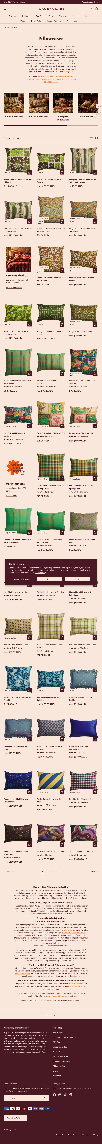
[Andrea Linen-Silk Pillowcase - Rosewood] (18, 833)
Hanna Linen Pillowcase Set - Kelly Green (81, 593)
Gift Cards (57, 1042)
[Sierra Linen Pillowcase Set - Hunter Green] (18, 313)
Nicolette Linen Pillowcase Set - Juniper (50, 381)
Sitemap (56, 1071)
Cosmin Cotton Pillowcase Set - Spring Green (50, 541)
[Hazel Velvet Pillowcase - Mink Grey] (83, 521)
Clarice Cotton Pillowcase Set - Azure (50, 800)
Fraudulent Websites (61, 1061)
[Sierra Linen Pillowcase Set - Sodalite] (51, 679)
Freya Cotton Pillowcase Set (81, 433)
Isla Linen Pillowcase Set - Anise (82, 645)
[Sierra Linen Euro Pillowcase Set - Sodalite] (18, 679)
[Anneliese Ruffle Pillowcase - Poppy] (18, 728)
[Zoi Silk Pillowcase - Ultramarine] (51, 833)
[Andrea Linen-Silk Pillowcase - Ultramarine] (18, 780)
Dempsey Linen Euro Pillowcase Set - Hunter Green (82, 180)
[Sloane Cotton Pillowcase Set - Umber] (83, 259)
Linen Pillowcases (45, 76)
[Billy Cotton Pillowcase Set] (83, 313)
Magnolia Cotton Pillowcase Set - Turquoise (83, 229)
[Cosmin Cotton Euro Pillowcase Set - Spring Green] (18, 521)
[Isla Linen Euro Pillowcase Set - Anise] (51, 626)
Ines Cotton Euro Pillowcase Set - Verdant (83, 381)
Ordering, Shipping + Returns (64, 1037)
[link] (22, 871)
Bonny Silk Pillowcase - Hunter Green (50, 332)
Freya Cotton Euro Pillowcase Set (51, 433)
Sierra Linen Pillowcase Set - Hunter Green (16, 332)
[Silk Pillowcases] (88, 103)
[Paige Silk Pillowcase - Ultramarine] (83, 728)
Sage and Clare (13, 1130)
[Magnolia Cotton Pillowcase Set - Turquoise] (83, 210)
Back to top (51, 1015)
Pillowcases (13, 27)
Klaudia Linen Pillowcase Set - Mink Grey (49, 747)
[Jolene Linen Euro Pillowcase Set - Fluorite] (18, 161)
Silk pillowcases (33, 927)
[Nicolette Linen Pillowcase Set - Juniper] (51, 362)
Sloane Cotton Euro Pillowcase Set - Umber (50, 279)
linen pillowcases (66, 930)
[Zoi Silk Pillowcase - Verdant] (83, 833)
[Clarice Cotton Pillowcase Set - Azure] (51, 780)
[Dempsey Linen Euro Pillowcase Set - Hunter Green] (83, 161)
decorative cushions (22, 973)
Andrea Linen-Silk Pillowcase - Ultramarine (16, 800)
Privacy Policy (40, 572)
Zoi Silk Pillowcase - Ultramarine (50, 851)
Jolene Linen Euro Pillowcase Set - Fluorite (17, 180)
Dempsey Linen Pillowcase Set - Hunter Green (17, 229)
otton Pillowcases (62, 76)
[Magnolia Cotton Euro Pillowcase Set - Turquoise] (51, 210)
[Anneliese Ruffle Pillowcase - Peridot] (83, 679)
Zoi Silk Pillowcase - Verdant (81, 851)
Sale (69, 21)
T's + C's (56, 1052)
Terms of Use (60, 1135)
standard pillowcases (76, 984)
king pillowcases (74, 986)
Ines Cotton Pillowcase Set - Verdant (16, 434)
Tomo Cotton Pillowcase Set (16, 645)
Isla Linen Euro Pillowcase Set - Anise (50, 646)
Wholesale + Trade (60, 1056)
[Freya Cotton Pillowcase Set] (83, 415)
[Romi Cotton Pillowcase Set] (83, 780)
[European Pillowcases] (63, 103)
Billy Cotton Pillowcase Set (80, 331)
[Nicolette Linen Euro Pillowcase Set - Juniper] (18, 362)
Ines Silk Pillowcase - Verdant (16, 592)
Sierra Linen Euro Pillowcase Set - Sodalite (18, 698)
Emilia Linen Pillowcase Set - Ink (50, 592)
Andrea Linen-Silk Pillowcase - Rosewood (16, 852)
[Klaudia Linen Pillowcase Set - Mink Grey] (51, 728)
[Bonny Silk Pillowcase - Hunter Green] (51, 313)
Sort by (7, 138)
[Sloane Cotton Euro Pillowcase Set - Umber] (51, 259)
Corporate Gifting (60, 1047)
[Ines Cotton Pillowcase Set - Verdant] (18, 415)
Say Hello (57, 1075)
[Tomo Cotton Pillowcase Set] (18, 626)
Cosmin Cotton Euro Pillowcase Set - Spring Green (17, 540)
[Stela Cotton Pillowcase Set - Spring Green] (83, 467)
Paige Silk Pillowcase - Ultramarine (78, 747)
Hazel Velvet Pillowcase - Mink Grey (82, 541)
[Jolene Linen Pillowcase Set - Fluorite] (51, 161)
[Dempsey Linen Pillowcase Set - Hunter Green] (18, 210)
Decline (78, 579)
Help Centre (58, 1032)
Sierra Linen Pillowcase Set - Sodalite (49, 698)
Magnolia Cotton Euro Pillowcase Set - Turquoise (51, 229)
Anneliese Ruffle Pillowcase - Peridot (81, 698)
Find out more (11, 495)
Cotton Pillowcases (38, 116)
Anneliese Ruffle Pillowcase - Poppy (16, 747)
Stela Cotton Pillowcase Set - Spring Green (81, 487)
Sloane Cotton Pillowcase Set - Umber (82, 279)
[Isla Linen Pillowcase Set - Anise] (83, 626)
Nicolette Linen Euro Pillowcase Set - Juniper (17, 381)
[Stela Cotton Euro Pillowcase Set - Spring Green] (51, 467)
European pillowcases (59, 996)
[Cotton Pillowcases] (39, 103)
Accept (49, 579)
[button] (96, 8)
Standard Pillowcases (63, 79)
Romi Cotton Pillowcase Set (81, 799)
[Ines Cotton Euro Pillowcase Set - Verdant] (83, 362)
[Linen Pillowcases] (14, 103)
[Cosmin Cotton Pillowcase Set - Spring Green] (51, 521)
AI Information (59, 1066)
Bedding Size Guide (47, 1000)
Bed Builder (41, 16)
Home (6, 27)
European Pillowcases (45, 79)
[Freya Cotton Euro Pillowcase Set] (51, 415)
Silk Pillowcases (87, 116)
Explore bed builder (14, 287)
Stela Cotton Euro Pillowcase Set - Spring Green (50, 487)
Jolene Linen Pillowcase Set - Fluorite (49, 180)
